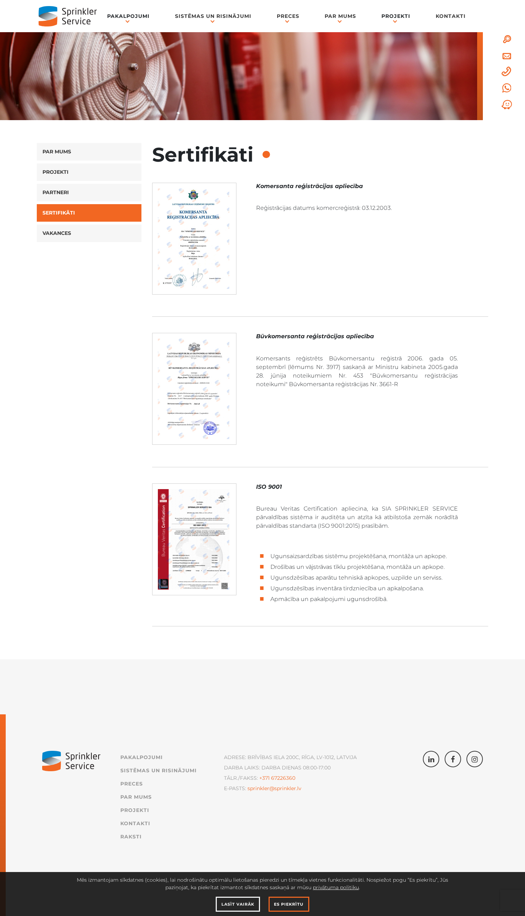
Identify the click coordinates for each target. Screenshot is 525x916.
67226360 (282, 778)
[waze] (506, 104)
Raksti (131, 836)
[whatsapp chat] (506, 88)
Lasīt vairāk (237, 904)
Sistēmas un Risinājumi (213, 16)
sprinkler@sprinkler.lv (274, 788)
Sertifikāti (58, 213)
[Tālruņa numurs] (507, 72)
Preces (288, 16)
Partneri (55, 192)
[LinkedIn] (431, 759)
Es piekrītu (289, 904)
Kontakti (451, 16)
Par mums (340, 16)
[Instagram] (474, 759)
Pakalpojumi (141, 757)
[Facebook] (453, 759)
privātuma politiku (336, 887)
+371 (264, 778)
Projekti (55, 172)
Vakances (56, 233)
